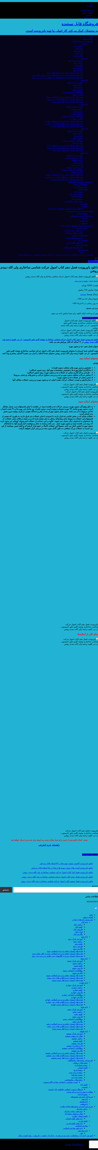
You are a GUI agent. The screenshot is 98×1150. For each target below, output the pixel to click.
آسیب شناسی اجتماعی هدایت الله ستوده (61, 1082)
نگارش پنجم (77, 143)
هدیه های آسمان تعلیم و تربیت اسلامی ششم (64, 174)
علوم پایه (84, 204)
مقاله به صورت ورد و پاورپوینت (79, 211)
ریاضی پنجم (78, 133)
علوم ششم (78, 162)
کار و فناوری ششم (75, 167)
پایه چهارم (83, 104)
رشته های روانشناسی (73, 201)
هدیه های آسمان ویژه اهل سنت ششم (67, 179)
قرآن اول (79, 53)
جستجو (95, 886)
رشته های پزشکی (80, 184)
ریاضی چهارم (77, 109)
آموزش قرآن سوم (75, 82)
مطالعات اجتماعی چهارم (72, 116)
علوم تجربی (83, 240)
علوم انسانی (82, 189)
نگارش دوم (78, 70)
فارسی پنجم (77, 138)
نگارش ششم (77, 172)
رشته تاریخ (78, 191)
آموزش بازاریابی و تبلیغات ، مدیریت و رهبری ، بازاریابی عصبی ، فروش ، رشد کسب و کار (55, 255)
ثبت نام (90, 6)
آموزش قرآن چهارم (74, 107)
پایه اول (84, 44)
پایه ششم (84, 153)
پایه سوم (84, 80)
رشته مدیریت (77, 199)
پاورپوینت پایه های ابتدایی (82, 41)
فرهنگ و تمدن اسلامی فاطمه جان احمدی (65, 208)
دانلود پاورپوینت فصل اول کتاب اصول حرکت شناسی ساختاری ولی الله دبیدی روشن (57, 872)
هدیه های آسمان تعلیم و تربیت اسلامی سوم (64, 97)
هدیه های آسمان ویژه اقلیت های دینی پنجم (65, 148)
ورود (91, 3)
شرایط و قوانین (86, 10)
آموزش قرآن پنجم (75, 131)
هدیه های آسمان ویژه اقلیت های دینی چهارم (64, 124)
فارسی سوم (77, 90)
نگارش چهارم (77, 119)
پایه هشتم (84, 221)
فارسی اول (78, 51)
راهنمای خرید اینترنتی (49, 845)
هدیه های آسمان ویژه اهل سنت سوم (67, 102)
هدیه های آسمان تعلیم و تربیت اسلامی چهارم (64, 121)
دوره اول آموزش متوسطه (82, 216)
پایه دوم (84, 58)
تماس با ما (88, 17)
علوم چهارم (78, 111)
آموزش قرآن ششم (74, 155)
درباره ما (89, 15)
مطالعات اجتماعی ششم (72, 170)
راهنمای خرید (87, 12)
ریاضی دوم (78, 63)
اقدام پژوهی (88, 39)
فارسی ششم (77, 165)
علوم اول (79, 48)
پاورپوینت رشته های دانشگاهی (80, 182)
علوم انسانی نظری (80, 235)
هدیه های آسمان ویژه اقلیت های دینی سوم (65, 99)
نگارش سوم (77, 94)
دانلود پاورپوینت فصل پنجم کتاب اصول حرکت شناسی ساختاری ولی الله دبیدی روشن (57, 877)
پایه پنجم (84, 128)
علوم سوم (78, 87)
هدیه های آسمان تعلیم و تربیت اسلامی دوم (65, 73)
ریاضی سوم (78, 85)
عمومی (85, 206)
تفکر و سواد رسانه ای (74, 233)
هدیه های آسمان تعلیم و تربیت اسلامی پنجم (64, 145)
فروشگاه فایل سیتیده (74, 1144)
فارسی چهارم (77, 114)
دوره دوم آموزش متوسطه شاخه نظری (76, 225)
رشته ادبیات (83, 213)
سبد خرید (93, 262)
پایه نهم (85, 218)
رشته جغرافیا (77, 196)
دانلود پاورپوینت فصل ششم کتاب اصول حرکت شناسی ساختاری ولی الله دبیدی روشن (57, 881)
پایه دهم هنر (83, 250)
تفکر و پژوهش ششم (74, 158)
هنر (81, 252)
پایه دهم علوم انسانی (74, 238)
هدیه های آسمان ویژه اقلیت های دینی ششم (64, 177)
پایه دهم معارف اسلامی (73, 247)
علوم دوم (79, 65)
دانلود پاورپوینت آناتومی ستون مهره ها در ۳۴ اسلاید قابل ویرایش (66, 863)
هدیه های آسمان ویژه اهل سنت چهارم (67, 126)
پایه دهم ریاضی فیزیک (73, 230)
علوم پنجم (78, 136)
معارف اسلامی (81, 245)
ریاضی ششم (77, 160)
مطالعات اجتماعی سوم (73, 92)
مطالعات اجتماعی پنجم (73, 141)
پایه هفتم (84, 223)
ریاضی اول (78, 46)
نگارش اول (78, 56)
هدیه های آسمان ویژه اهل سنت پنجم (67, 150)
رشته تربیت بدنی (76, 194)
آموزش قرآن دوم (75, 60)
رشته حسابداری (81, 187)
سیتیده (83, 294)
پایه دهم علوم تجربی (74, 242)
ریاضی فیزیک (82, 228)
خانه (91, 36)
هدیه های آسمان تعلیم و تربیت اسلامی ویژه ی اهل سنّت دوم (57, 75)
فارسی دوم (78, 68)
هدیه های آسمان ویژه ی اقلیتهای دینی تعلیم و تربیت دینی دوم (57, 77)
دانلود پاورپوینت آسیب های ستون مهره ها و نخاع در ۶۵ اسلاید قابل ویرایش (62, 868)
